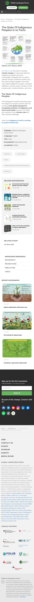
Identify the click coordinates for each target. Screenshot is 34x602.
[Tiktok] (8, 413)
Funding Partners (9, 526)
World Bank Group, (19, 517)
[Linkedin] (8, 408)
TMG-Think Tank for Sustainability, (22, 510)
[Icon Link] (13, 413)
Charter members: (17, 493)
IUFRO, (17, 506)
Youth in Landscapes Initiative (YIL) (15, 520)
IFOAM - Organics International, (24, 502)
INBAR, (30, 504)
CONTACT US (7, 443)
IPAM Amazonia (9, 506)
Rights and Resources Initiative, (13, 508)
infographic (12, 428)
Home (3, 19)
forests (6, 160)
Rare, (2, 508)
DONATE (5, 453)
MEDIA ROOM (7, 456)
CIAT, (23, 493)
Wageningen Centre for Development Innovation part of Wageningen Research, (16, 513)
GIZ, (8, 502)
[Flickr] (28, 408)
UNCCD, (3, 512)
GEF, (5, 502)
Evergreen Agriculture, (22, 500)
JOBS (3, 439)
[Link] (7, 3)
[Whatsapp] (3, 413)
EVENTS (4, 446)
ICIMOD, (12, 502)
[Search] (31, 12)
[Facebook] (3, 408)
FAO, (30, 500)
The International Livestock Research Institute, (14, 504)
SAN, (24, 508)
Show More (23, 597)
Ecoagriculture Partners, (23, 498)
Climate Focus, (15, 495)
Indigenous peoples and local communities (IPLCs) (16, 166)
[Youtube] (13, 408)
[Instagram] (18, 408)
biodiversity (7, 154)
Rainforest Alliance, (24, 506)
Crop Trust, (12, 498)
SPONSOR (5, 449)
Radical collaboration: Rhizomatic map (15, 307)
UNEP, (8, 512)
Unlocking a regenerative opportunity (15, 363)
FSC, (2, 502)
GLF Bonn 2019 (7, 71)
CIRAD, (8, 495)
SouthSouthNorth (6, 510)
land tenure (7, 171)
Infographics (9, 19)
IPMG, (3, 506)
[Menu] (2, 12)
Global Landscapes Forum (20, 3)
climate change (21, 154)
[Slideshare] (23, 408)
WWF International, (18, 519)
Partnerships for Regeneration (13, 335)
